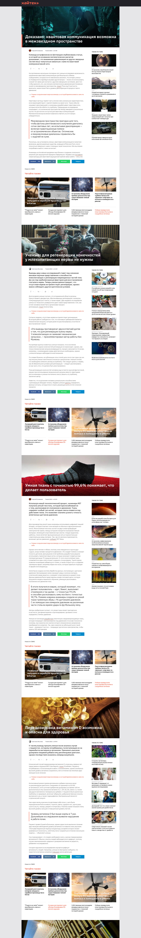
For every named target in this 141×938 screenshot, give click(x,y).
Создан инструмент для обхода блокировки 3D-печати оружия (57, 212)
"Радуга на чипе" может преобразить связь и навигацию (34, 212)
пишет (59, 86)
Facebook (35, 161)
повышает (56, 852)
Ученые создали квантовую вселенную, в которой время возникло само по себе (57, 96)
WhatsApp (64, 161)
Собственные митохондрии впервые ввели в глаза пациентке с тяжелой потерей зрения (82, 213)
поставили (78, 155)
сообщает (53, 539)
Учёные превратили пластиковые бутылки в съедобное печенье (104, 212)
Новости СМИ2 (30, 169)
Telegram (78, 161)
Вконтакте (49, 161)
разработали (48, 619)
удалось (68, 383)
